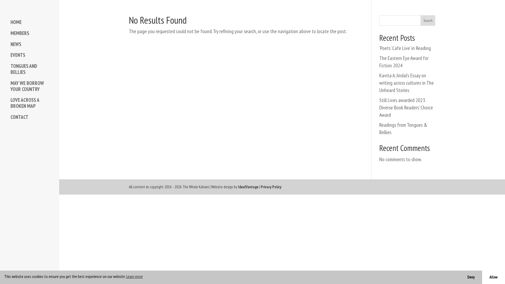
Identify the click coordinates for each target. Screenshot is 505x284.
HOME (16, 22)
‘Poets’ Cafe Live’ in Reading (405, 48)
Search (428, 20)
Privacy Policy (271, 186)
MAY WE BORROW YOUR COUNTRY (27, 86)
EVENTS (18, 55)
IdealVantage (248, 186)
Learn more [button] (134, 276)
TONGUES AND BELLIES (24, 69)
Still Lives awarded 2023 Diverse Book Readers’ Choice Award (406, 107)
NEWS (16, 44)
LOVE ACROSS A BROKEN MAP (25, 103)
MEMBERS (20, 33)
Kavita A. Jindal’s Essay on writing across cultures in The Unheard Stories (406, 83)
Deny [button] (471, 277)
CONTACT (19, 117)
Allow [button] (493, 277)
